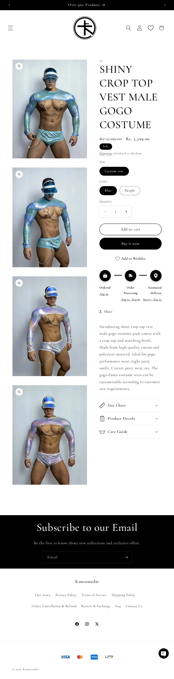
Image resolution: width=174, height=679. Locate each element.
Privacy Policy (66, 595)
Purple (130, 190)
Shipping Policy (123, 595)
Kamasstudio (30, 669)
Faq (118, 606)
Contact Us (134, 606)
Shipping (105, 153)
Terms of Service (94, 595)
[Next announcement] (165, 5)
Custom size (114, 171)
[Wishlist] (150, 27)
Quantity (105, 201)
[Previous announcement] (9, 5)
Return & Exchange (96, 606)
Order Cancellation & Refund (54, 606)
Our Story (43, 595)
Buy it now (130, 243)
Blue (108, 190)
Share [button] (108, 312)
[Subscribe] (126, 557)
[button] (10, 27)
